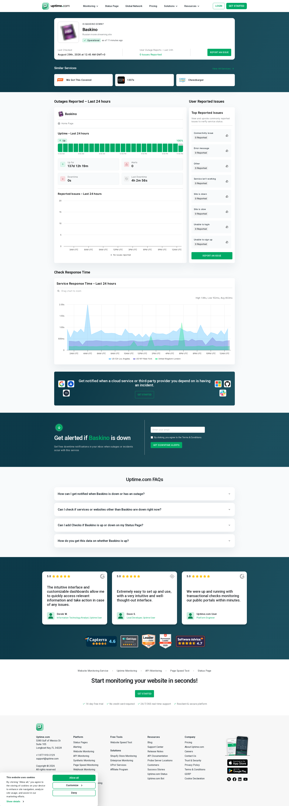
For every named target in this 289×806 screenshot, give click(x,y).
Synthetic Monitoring (84, 760)
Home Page (67, 123)
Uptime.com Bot (156, 778)
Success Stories (156, 769)
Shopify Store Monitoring (123, 756)
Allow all (74, 777)
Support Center (155, 746)
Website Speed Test (121, 742)
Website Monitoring (83, 751)
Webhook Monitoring (84, 769)
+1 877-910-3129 (45, 755)
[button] (144, 493)
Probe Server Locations (160, 760)
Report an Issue (219, 52)
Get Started (145, 394)
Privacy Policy (192, 765)
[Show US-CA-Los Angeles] (119, 359)
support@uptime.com (47, 758)
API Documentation (158, 756)
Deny (74, 792)
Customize (72, 785)
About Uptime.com (194, 746)
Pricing (188, 742)
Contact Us (190, 756)
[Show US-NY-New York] (142, 359)
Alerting (77, 746)
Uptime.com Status (157, 774)
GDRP (188, 774)
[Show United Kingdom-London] (167, 359)
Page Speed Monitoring (85, 765)
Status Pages (80, 742)
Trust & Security (193, 760)
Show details (13, 801)
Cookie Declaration (195, 778)
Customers (153, 765)
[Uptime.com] (40, 726)
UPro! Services (118, 765)
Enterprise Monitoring (121, 760)
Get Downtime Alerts (166, 445)
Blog (150, 742)
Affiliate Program (119, 769)
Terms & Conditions (191, 437)
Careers (189, 751)
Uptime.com (43, 737)
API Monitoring (81, 756)
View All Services (221, 68)
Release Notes (155, 751)
